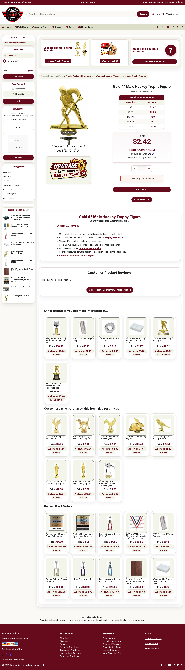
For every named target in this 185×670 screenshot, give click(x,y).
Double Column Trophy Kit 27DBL (21, 261)
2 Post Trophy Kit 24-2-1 (82, 580)
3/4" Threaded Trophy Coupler (83, 340)
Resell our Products (69, 656)
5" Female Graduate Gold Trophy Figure (82, 483)
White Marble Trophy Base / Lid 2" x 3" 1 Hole (135, 341)
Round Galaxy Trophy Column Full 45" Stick (19, 225)
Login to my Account (113, 641)
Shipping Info (109, 638)
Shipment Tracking (112, 644)
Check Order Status (112, 647)
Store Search (8, 176)
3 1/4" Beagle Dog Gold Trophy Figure (81, 438)
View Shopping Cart (112, 653)
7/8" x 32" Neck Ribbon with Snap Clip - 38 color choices (136, 536)
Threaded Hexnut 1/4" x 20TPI (109, 340)
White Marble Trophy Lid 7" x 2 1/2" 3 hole (22, 243)
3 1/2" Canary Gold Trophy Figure (161, 438)
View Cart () (172, 14)
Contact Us (7, 189)
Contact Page (151, 643)
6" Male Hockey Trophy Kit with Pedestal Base (53, 386)
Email (18, 127)
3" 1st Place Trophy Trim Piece (55, 438)
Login (18, 101)
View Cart (13, 55)
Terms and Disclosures (13, 659)
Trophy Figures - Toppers (109, 76)
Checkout (18, 76)
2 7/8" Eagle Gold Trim (20, 296)
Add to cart (141, 189)
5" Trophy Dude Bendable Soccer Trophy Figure (107, 484)
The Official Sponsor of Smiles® (16, 2)
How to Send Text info (70, 653)
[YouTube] (169, 665)
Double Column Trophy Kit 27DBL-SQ (109, 580)
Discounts (64, 641)
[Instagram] (165, 665)
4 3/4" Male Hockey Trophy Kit (162, 340)
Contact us (65, 644)
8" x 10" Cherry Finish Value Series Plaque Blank (22, 270)
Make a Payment (111, 650)
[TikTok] (174, 665)
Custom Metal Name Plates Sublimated (55, 535)
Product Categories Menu (15, 43)
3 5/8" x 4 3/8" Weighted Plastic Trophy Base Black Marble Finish (21, 217)
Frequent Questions (69, 647)
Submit (18, 158)
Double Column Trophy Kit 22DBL (21, 234)
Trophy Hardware (114, 237)
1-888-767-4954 (87, 2)
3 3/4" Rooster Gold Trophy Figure (108, 438)
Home (8, 27)
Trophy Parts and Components (80, 76)
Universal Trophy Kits (90, 248)
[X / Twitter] (181, 665)
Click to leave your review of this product (110, 290)
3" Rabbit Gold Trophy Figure (136, 438)
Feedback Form (152, 648)
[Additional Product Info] (69, 145)
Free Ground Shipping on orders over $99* (163, 2)
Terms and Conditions (70, 650)
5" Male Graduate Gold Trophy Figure (55, 483)
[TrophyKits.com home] (12, 14)
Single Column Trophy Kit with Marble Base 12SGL (56, 341)
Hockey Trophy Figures (135, 76)
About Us (6, 181)
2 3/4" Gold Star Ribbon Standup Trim (20, 252)
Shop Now (7, 172)
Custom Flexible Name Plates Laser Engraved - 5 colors (21, 280)
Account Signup (9, 194)
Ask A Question (142, 199)
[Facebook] (161, 665)
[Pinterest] (178, 665)
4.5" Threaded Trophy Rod (21, 287)
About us (64, 638)
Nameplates (87, 27)
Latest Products (9, 198)
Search (143, 14)
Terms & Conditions (11, 185)
